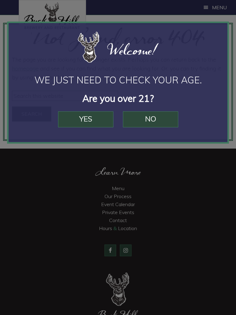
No (150, 118)
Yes (85, 118)
